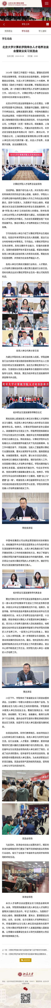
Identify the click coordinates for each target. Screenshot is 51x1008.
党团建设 (8, 31)
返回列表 (27, 960)
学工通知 (42, 31)
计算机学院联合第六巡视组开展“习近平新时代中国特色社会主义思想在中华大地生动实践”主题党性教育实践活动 (25, 950)
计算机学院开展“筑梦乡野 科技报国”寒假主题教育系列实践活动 (25, 954)
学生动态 (25, 31)
